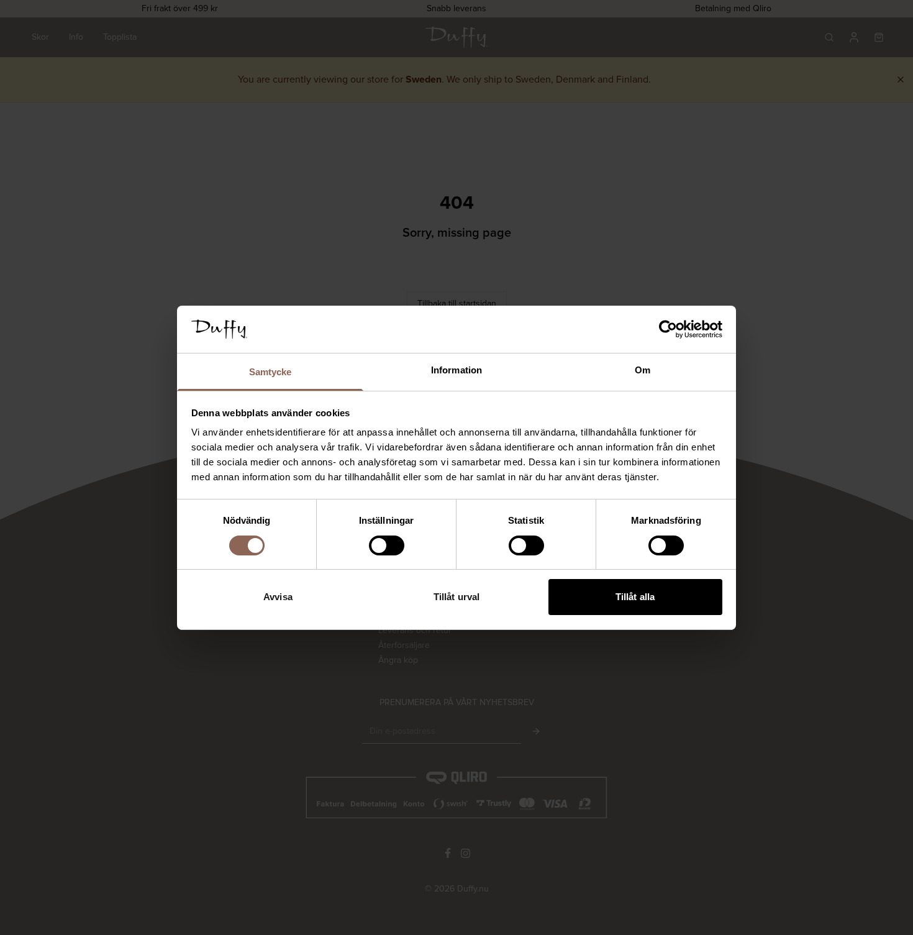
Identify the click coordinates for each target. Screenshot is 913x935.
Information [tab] (456, 370)
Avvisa (278, 596)
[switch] (386, 545)
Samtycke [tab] (270, 372)
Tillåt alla (635, 596)
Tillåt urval (456, 596)
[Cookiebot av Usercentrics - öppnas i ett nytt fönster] (668, 329)
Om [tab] (642, 370)
